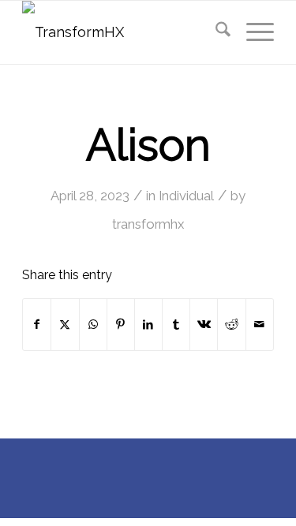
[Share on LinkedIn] (148, 324)
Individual (186, 195)
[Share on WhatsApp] (93, 324)
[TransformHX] (122, 32)
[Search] (215, 32)
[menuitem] (215, 32)
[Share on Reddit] (231, 324)
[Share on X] (64, 324)
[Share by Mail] (259, 324)
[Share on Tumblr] (176, 324)
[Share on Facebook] (37, 324)
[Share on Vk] (203, 324)
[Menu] (252, 32)
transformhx (148, 224)
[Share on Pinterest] (120, 324)
